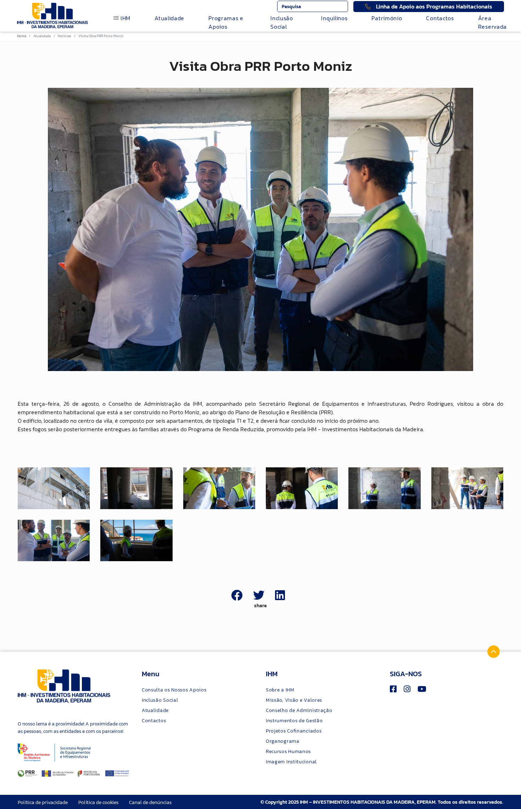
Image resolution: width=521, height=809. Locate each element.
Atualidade (169, 18)
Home (21, 36)
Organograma (282, 741)
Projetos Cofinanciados (293, 731)
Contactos (440, 18)
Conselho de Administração (299, 710)
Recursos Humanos (288, 751)
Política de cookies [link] (98, 802)
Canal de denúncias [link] (150, 802)
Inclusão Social (281, 22)
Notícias (64, 36)
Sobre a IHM (280, 690)
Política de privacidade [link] (43, 802)
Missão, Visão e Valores (294, 700)
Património (386, 18)
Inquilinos (334, 18)
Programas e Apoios (225, 22)
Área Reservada (492, 22)
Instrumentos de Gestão (294, 720)
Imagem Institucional (291, 761)
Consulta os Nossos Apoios (174, 690)
